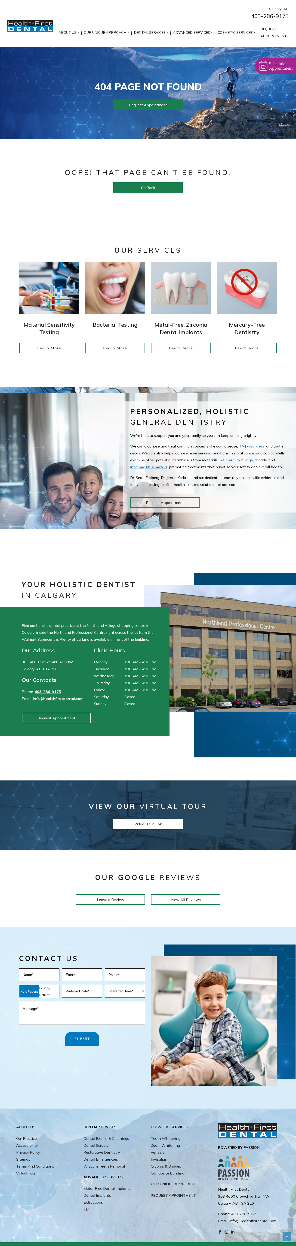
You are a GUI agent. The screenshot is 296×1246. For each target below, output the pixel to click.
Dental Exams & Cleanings (106, 1138)
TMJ (86, 1209)
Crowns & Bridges (166, 1166)
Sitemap (23, 1159)
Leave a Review (110, 899)
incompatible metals (148, 467)
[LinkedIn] (233, 1231)
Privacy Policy (28, 1152)
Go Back (148, 187)
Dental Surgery (96, 1145)
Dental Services (150, 32)
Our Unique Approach (105, 32)
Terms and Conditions (35, 1166)
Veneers (158, 1152)
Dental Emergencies (100, 1159)
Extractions (93, 1202)
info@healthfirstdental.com (58, 698)
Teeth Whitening (165, 1138)
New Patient (29, 991)
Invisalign (159, 1159)
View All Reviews (186, 899)
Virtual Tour (25, 1173)
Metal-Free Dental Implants (107, 1188)
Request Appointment (273, 32)
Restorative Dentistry (101, 1152)
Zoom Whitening (165, 1145)
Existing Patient (44, 991)
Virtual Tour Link (148, 824)
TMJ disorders (252, 446)
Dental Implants (97, 1195)
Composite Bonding (167, 1173)
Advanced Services (191, 32)
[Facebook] (220, 1231)
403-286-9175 (270, 15)
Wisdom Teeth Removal (104, 1166)
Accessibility (27, 1145)
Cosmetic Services (235, 32)
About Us (67, 32)
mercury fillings (239, 460)
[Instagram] (226, 1231)
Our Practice (26, 1138)
